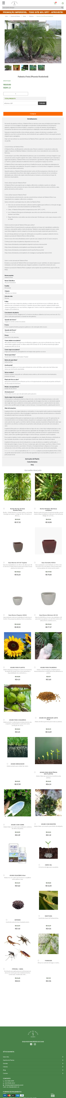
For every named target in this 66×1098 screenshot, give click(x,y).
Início (6, 16)
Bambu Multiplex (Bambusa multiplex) (48, 509)
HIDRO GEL (48, 865)
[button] (9, 70)
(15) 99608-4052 (10, 1083)
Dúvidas (5, 1063)
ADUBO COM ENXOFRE (48, 824)
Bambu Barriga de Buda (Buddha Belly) (17, 509)
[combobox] (31, 7)
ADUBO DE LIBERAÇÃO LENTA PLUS (48, 718)
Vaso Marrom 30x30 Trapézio (17, 562)
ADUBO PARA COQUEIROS (17, 720)
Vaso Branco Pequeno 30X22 (17, 615)
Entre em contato (10, 450)
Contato (5, 1073)
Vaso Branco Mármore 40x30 (48, 615)
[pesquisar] (62, 7)
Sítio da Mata (32, 450)
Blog (4, 1070)
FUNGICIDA (48, 960)
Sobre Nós (6, 1057)
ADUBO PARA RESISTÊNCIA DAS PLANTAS (48, 773)
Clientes (5, 1066)
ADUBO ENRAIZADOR (17, 764)
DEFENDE (18, 920)
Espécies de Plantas (15, 16)
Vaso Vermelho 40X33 (49, 562)
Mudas (24, 16)
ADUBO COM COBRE (17, 825)
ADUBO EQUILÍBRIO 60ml (17, 875)
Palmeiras (31, 16)
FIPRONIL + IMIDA (17, 969)
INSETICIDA (48, 916)
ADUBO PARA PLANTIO (17, 667)
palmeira (59, 452)
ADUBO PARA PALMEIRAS (48, 667)
